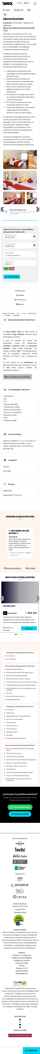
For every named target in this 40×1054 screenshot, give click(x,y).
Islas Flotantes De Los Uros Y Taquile (18, 679)
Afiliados (21, 952)
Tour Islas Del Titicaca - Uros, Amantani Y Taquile (21, 682)
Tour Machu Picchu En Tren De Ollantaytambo (21, 760)
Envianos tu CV (22, 968)
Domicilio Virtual (20, 912)
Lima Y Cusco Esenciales (14, 719)
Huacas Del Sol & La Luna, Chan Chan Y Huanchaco (19, 779)
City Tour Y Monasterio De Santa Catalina (19, 772)
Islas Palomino (11, 769)
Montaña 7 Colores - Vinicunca (16, 766)
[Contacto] (28, 10)
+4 (31, 152)
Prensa (22, 965)
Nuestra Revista (21, 971)
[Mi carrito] (5, 14)
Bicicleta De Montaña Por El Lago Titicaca (19, 672)
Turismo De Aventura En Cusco (16, 738)
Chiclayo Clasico (11, 725)
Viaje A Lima (10, 713)
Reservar (32, 1050)
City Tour (9, 693)
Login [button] (7, 10)
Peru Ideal (9, 735)
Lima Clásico (10, 710)
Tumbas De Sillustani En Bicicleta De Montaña (21, 685)
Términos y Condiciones (21, 955)
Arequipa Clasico (12, 732)
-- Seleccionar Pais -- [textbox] (12, 255)
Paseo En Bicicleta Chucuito (15, 696)
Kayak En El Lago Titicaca (14, 669)
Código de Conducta (21, 960)
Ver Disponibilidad (12, 277)
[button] (2, 209)
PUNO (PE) (7, 491)
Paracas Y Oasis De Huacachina (16, 763)
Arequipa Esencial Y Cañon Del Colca (18, 716)
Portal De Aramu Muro (13, 699)
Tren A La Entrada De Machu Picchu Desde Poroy (19, 749)
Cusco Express (11, 722)
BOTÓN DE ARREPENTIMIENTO (20, 1035)
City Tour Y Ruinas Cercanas (15, 756)
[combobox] (20, 254)
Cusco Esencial (11, 729)
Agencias (19, 10)
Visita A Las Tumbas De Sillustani (16, 675)
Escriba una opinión (13, 568)
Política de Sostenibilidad (22, 958)
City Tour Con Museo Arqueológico (17, 775)
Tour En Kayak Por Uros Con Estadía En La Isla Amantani (21, 689)
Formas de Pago (21, 963)
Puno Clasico (10, 656)
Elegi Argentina (22, 973)
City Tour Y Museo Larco (14, 753)
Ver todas (31, 568)
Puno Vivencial (11, 659)
